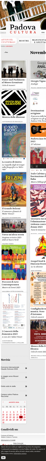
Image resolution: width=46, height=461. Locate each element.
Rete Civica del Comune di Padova (19, 444)
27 (14, 419)
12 (10, 414)
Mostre (24, 41)
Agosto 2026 (14, 402)
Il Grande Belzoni (11, 208)
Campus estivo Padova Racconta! (9, 395)
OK (3, 458)
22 (21, 417)
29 (21, 419)
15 (21, 414)
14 (17, 414)
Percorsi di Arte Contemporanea (10, 283)
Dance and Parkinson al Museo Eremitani (13, 81)
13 (14, 414)
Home (3, 46)
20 (14, 417)
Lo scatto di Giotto (12, 162)
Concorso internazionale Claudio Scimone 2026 (10, 368)
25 (7, 419)
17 (3, 417)
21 (17, 417)
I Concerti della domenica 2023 (10, 332)
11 (7, 414)
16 (24, 414)
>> (26, 368)
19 (10, 417)
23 (24, 417)
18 (7, 417)
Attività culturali (8, 41)
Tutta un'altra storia (13, 234)
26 (10, 419)
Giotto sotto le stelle (8, 386)
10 (3, 414)
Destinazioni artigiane (37, 112)
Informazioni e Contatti (8, 440)
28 (17, 419)
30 (24, 419)
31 (3, 422)
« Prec (6, 52)
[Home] (23, 34)
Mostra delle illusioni (13, 117)
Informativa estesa (20, 453)
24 (3, 419)
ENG (43, 32)
